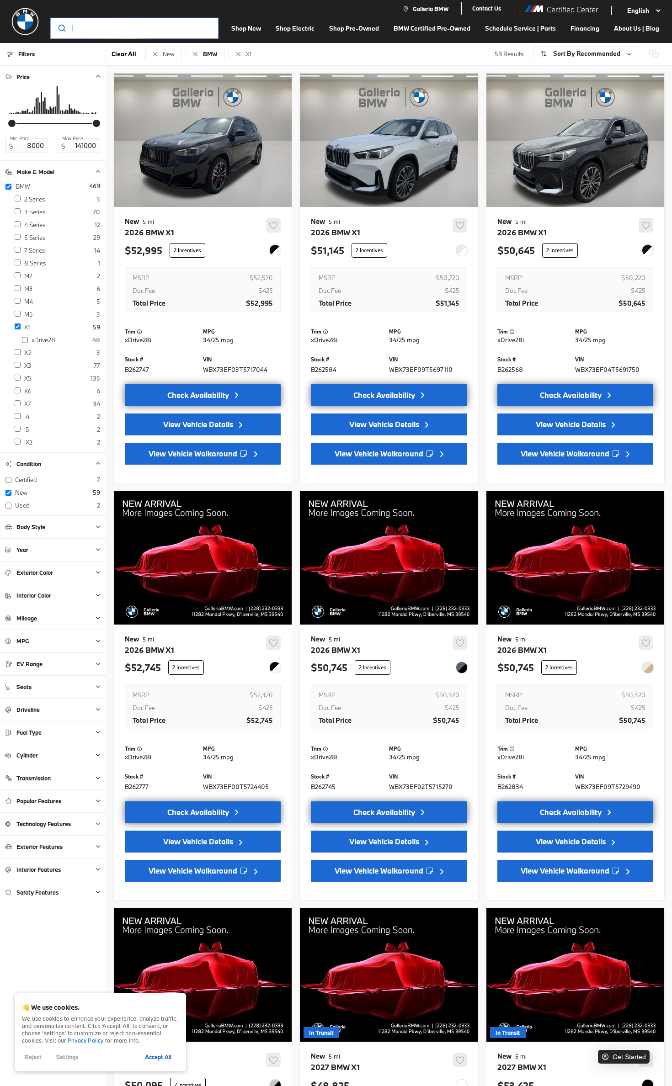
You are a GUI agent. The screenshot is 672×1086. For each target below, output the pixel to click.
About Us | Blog (636, 28)
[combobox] (125, 28)
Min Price (20, 138)
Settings (67, 1056)
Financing (585, 28)
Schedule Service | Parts (520, 28)
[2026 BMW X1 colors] (275, 250)
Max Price (72, 138)
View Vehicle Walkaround (194, 453)
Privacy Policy (86, 1040)
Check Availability (198, 395)
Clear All (124, 54)
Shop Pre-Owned (354, 28)
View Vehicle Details (198, 424)
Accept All (158, 1056)
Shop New (246, 28)
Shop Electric (295, 28)
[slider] (11, 123)
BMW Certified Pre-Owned (432, 28)
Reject (33, 1056)
